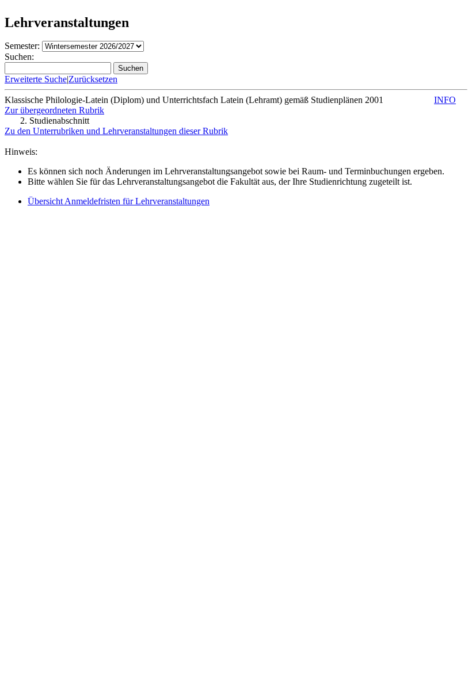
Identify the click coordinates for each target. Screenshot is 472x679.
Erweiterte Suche (36, 79)
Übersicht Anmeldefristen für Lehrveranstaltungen (119, 201)
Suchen (130, 68)
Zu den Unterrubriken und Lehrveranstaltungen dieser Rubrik (116, 131)
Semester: (22, 46)
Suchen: (19, 57)
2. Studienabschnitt (54, 120)
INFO (445, 100)
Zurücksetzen (92, 79)
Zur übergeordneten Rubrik (54, 110)
